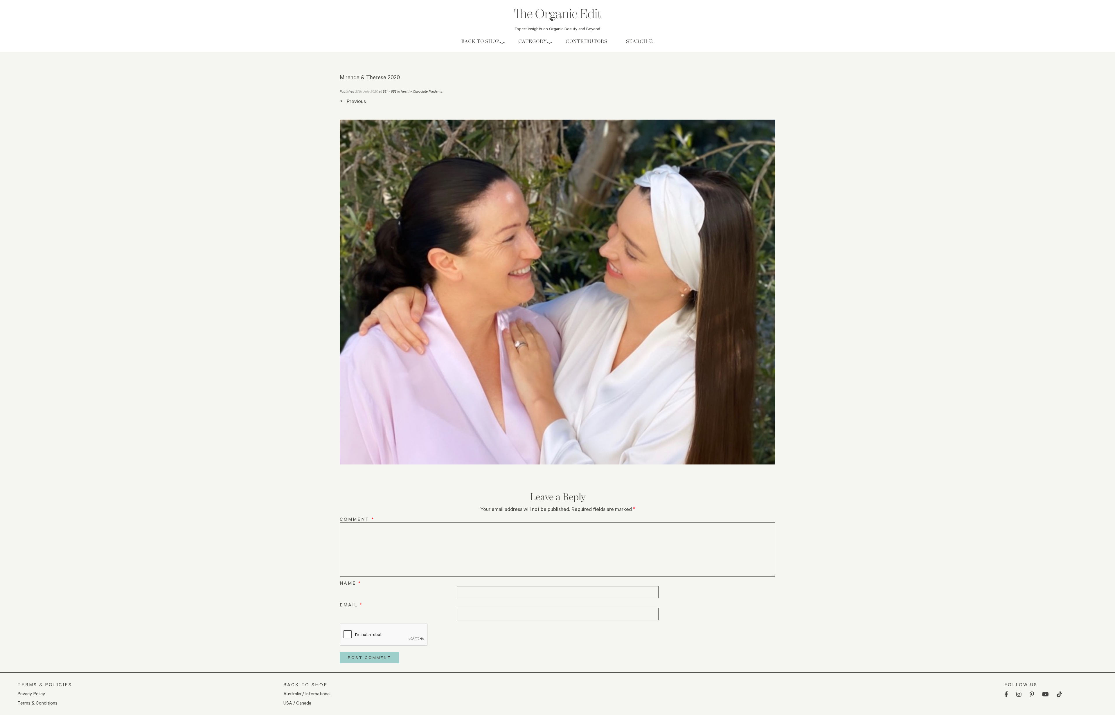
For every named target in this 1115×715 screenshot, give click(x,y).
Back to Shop (480, 41)
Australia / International (306, 693)
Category (532, 41)
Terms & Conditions (37, 703)
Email (351, 604)
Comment (357, 519)
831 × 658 (389, 91)
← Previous (353, 101)
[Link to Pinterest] (1032, 694)
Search (637, 41)
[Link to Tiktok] (1059, 694)
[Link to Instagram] (1019, 694)
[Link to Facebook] (1006, 694)
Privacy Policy (31, 693)
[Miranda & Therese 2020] (557, 292)
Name (350, 583)
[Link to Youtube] (1045, 694)
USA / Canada (297, 703)
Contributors (586, 41)
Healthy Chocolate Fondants (421, 91)
